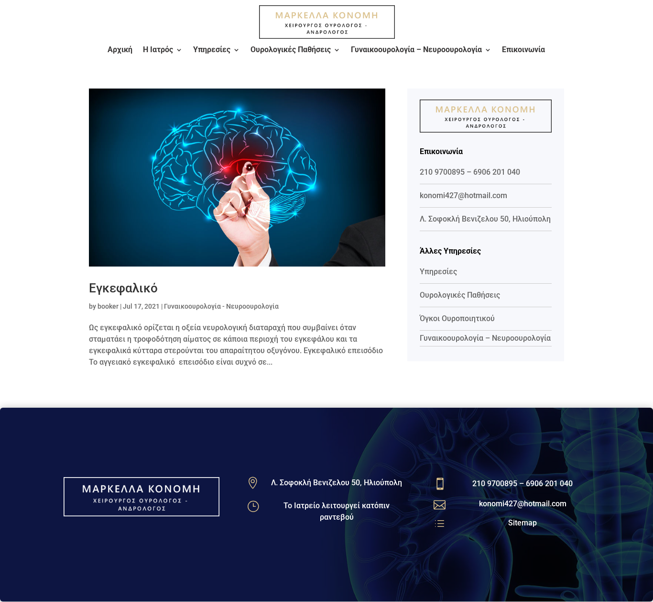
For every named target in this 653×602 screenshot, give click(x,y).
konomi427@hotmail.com (463, 195)
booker (108, 306)
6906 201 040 (496, 172)
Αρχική (120, 50)
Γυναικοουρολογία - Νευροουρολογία (221, 306)
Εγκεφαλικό (123, 288)
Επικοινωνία (523, 50)
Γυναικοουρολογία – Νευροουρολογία (416, 50)
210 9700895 (442, 172)
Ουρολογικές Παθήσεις (290, 50)
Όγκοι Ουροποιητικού (457, 318)
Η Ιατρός (158, 50)
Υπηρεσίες (211, 50)
